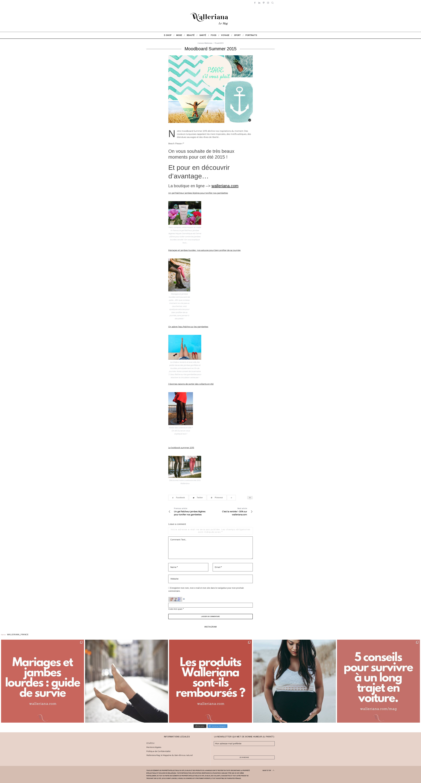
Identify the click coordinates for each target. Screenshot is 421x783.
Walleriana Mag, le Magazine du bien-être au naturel (169, 755)
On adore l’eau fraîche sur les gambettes (188, 327)
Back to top (267, 770)
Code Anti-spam (175, 609)
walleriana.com (224, 186)
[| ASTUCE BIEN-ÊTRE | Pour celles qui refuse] (42, 681)
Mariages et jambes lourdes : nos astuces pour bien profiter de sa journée (204, 250)
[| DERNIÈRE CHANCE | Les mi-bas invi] (126, 681)
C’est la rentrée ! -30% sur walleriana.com (234, 511)
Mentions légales (153, 747)
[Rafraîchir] (184, 598)
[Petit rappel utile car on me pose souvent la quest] (210, 681)
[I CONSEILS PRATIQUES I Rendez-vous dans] (378, 681)
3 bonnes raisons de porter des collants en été (191, 384)
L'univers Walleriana (205, 43)
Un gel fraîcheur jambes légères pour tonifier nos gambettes (198, 193)
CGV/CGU (150, 743)
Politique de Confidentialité (158, 751)
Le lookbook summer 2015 (181, 447)
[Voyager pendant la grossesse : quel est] (294, 681)
